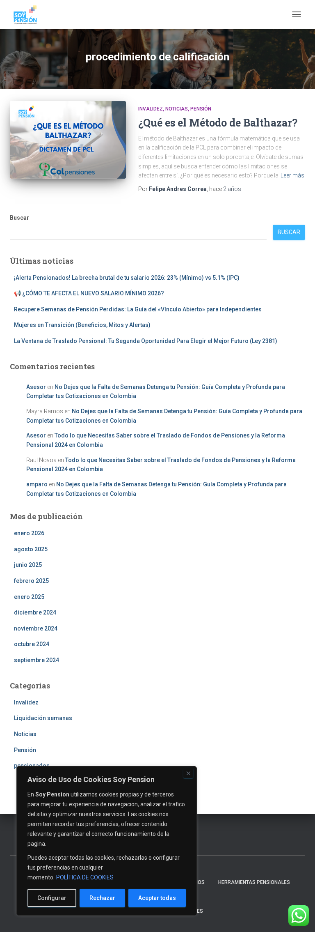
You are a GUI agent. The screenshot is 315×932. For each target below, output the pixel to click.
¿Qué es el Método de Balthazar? (217, 122)
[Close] (188, 773)
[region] (106, 841)
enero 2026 (29, 533)
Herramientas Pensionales (254, 882)
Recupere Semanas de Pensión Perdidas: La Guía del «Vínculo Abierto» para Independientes (138, 309)
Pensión (200, 109)
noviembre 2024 (35, 628)
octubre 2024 (31, 644)
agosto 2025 (31, 549)
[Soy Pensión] (28, 14)
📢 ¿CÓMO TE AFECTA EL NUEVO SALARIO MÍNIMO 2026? (89, 293)
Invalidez (150, 109)
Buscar (19, 217)
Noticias (176, 109)
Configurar (51, 898)
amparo (37, 484)
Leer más (292, 175)
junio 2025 (28, 565)
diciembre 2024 (35, 612)
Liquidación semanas (43, 718)
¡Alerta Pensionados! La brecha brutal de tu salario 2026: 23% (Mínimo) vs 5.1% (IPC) (127, 277)
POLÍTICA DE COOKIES (85, 877)
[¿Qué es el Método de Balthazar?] (68, 139)
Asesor (36, 387)
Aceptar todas (157, 898)
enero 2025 (29, 597)
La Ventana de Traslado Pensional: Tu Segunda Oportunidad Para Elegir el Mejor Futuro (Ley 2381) (145, 341)
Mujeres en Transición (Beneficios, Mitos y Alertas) (82, 325)
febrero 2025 (31, 581)
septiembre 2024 (36, 660)
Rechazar (102, 898)
